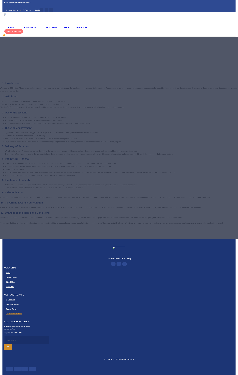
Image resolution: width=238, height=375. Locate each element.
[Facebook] (41, 10)
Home (8, 273)
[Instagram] (46, 10)
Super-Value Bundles (13, 31)
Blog (66, 27)
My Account (27, 10)
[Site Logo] (10, 18)
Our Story (11, 27)
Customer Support (12, 10)
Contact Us (81, 27)
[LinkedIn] (51, 10)
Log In (37, 10)
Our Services (29, 27)
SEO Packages (11, 277)
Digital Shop (51, 27)
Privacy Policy (11, 309)
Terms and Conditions (14, 314)
